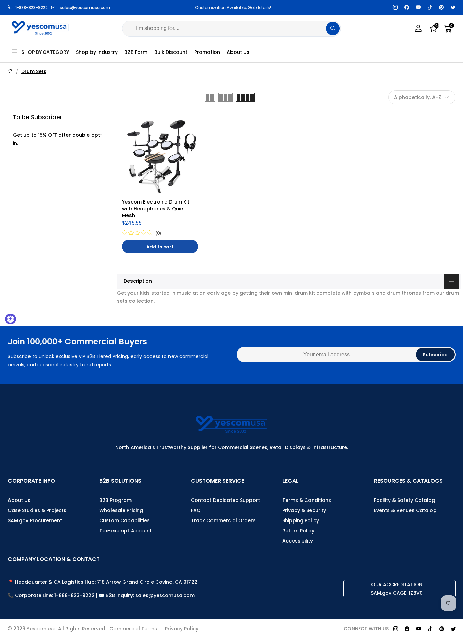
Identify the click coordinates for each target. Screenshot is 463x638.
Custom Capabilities (124, 520)
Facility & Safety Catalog (404, 500)
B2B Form (135, 52)
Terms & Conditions (306, 500)
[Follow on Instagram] (395, 7)
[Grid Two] (210, 97)
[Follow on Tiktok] (429, 7)
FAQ (196, 510)
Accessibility (297, 540)
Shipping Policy (300, 520)
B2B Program (115, 500)
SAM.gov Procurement (35, 520)
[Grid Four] (245, 97)
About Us (238, 52)
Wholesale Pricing (121, 510)
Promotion (207, 52)
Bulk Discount (170, 52)
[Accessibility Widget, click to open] (10, 319)
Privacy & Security (304, 510)
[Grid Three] (225, 97)
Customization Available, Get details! (232, 7)
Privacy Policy (181, 628)
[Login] (418, 28)
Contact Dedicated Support (225, 500)
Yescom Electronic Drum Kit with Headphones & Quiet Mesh (156, 208)
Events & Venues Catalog (405, 510)
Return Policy (298, 530)
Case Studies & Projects (37, 510)
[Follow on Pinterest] (441, 7)
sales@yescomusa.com (85, 7)
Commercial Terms (133, 628)
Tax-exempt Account (125, 530)
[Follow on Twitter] (452, 7)
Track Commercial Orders (223, 520)
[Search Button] (333, 28)
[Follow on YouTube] (418, 7)
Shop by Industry (97, 52)
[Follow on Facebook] (406, 7)
